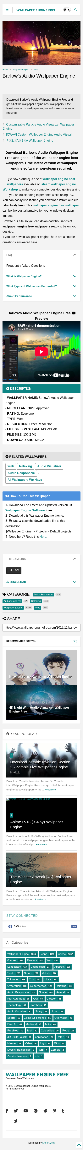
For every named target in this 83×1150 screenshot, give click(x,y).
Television (13, 979)
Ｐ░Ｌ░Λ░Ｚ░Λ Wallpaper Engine (29, 140)
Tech (29, 1030)
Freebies (12, 1030)
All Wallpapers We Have (25, 479)
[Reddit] (45, 1111)
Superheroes (38, 985)
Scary (38, 1011)
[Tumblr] (63, 1111)
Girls (57, 1043)
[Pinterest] (54, 1111)
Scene (43, 953)
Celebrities (47, 1030)
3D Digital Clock (17, 1036)
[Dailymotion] (7, 1121)
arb (37, 1056)
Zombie (55, 1049)
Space (43, 992)
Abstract (59, 966)
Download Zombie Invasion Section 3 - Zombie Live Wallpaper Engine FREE (40, 767)
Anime (62, 953)
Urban (54, 1011)
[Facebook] (7, 1111)
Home (5, 69)
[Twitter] (16, 1111)
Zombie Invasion (17, 1056)
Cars (32, 979)
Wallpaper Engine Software (25, 510)
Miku (48, 1024)
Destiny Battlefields (18, 1049)
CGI (35, 998)
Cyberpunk (14, 985)
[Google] (36, 1111)
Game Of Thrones (35, 1017)
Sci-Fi (10, 973)
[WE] (41, 1049)
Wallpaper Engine (21, 69)
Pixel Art (12, 1024)
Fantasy (32, 960)
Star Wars (36, 1004)
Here (43, 536)
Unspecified (37, 966)
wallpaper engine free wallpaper (56, 205)
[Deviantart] (15, 1121)
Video (28, 1043)
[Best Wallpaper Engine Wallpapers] (35, 10)
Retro (65, 1030)
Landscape (14, 966)
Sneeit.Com (48, 1142)
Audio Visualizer (49, 466)
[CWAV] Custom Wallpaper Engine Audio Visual (39, 134)
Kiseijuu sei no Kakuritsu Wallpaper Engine (40, 676)
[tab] (41, 255)
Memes (11, 1043)
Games (11, 960)
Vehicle (46, 973)
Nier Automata (16, 998)
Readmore (50, 789)
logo (43, 1043)
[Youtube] (26, 1111)
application (41, 1036)
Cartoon (51, 998)
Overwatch (61, 1017)
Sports (11, 1017)
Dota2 (60, 1036)
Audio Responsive (21, 473)
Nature (28, 973)
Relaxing (25, 466)
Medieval (31, 1024)
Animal (60, 992)
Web (36, 69)
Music (48, 979)
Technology (14, 1004)
